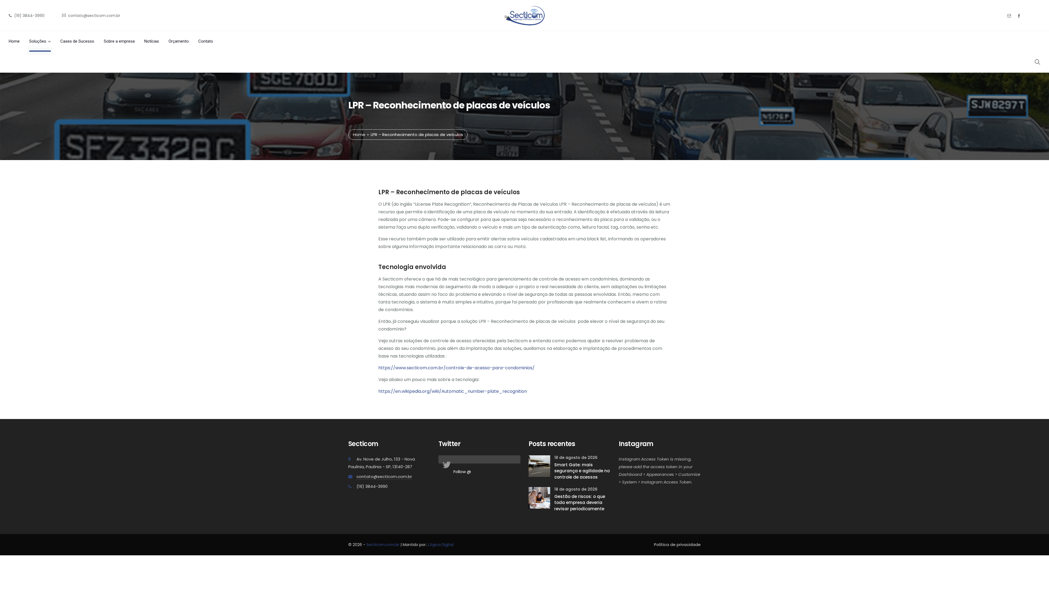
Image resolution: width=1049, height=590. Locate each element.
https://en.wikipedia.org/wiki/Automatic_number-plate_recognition (452, 391)
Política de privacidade (677, 544)
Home (14, 41)
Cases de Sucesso (77, 41)
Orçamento (179, 41)
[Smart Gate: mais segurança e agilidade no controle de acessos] (539, 465)
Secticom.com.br (382, 544)
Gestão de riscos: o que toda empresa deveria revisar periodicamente (579, 503)
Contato (205, 41)
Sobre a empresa (119, 41)
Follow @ (462, 471)
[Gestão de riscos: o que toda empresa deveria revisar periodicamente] (539, 497)
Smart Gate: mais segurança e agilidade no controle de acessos (582, 471)
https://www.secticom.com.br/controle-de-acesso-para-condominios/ (456, 368)
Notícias (151, 41)
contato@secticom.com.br (384, 476)
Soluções (37, 41)
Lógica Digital (440, 544)
